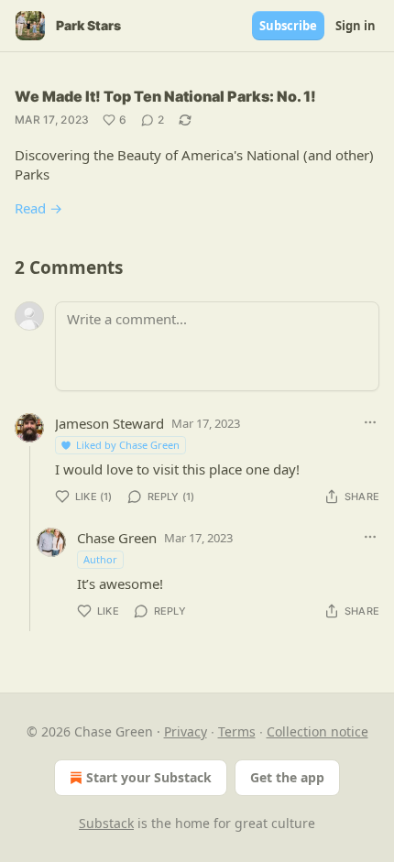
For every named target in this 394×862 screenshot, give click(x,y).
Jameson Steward (109, 423)
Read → (38, 208)
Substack (106, 823)
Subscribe (288, 25)
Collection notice (317, 731)
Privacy (185, 731)
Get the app (287, 777)
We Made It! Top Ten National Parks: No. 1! (165, 96)
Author (100, 559)
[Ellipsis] (370, 422)
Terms (237, 731)
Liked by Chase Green (128, 445)
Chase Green (117, 538)
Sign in (355, 25)
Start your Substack (149, 777)
